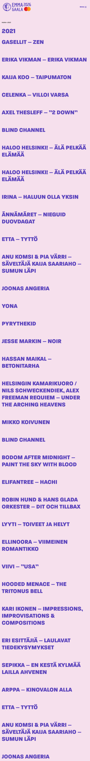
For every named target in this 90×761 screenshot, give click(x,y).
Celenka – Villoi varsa (35, 95)
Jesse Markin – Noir (31, 342)
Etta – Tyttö (20, 240)
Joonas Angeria (25, 289)
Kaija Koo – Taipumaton (36, 78)
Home (4, 22)
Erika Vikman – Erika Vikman (44, 60)
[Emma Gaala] (17, 7)
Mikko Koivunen (26, 423)
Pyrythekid (19, 324)
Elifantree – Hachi (29, 482)
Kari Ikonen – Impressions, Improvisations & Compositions (42, 616)
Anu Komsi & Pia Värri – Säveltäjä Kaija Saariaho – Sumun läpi (41, 264)
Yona (9, 306)
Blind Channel (23, 130)
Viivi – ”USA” (20, 567)
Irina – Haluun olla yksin (40, 197)
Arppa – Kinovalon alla (37, 690)
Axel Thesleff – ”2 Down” (40, 113)
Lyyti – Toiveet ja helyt (36, 525)
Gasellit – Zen (23, 42)
